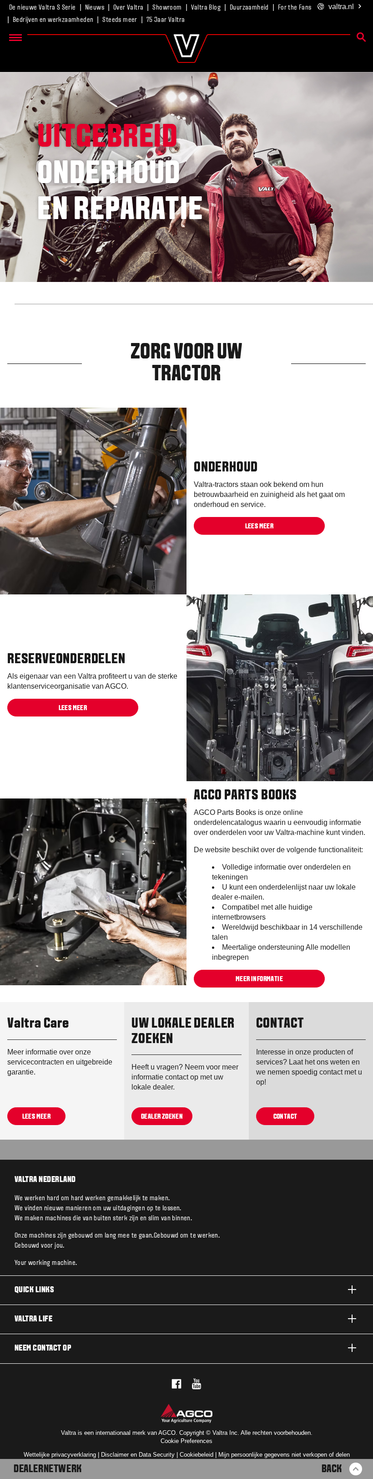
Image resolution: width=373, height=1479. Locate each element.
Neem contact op (43, 1348)
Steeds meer (119, 20)
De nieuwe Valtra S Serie (42, 8)
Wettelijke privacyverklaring (60, 1454)
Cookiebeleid (196, 1454)
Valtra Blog (206, 8)
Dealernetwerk (48, 1469)
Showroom (166, 8)
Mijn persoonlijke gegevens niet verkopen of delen (284, 1454)
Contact (285, 1117)
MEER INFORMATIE (259, 979)
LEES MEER (259, 526)
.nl (341, 6)
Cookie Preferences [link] (186, 1441)
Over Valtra (128, 8)
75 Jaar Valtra (165, 20)
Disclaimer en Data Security (138, 1454)
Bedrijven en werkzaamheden (53, 20)
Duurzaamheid (249, 8)
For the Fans (295, 8)
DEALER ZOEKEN (162, 1117)
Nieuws (94, 8)
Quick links (34, 1290)
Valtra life (33, 1319)
